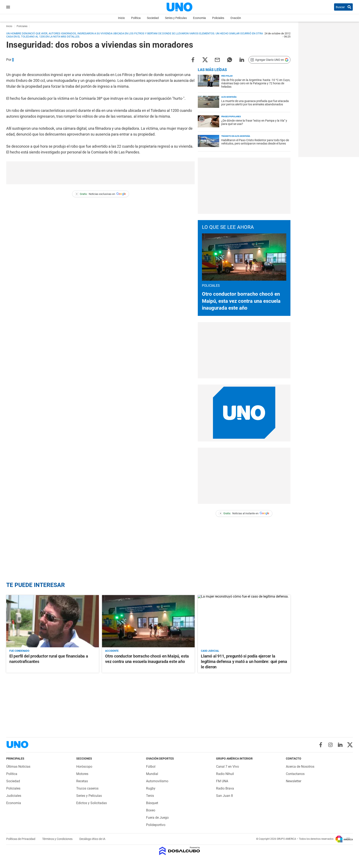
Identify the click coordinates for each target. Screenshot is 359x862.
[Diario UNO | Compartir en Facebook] (192, 59)
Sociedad (153, 18)
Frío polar (226, 76)
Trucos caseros (87, 788)
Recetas (82, 781)
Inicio (121, 18)
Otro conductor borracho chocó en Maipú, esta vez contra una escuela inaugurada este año (241, 301)
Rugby (150, 788)
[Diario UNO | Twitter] (350, 744)
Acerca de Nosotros (300, 767)
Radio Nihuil (225, 774)
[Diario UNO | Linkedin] (340, 744)
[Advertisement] (100, 172)
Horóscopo (84, 767)
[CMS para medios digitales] (179, 851)
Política (136, 18)
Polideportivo (155, 825)
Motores (82, 774)
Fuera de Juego (157, 818)
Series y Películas (176, 18)
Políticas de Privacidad (21, 839)
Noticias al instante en (239, 513)
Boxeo (150, 810)
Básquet (152, 803)
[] (13, 60)
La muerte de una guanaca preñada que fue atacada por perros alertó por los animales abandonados (255, 102)
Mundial (152, 774)
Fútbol (150, 767)
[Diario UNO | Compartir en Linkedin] (241, 59)
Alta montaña (229, 97)
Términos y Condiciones (57, 839)
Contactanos (295, 774)
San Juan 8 (224, 796)
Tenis (150, 796)
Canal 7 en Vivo (227, 767)
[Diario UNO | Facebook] (320, 744)
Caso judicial (210, 650)
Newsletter (293, 781)
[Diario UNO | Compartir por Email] (217, 59)
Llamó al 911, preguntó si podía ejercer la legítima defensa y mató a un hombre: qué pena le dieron (244, 661)
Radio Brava (225, 788)
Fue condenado (19, 650)
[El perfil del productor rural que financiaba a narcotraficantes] (52, 621)
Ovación (235, 18)
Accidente (112, 650)
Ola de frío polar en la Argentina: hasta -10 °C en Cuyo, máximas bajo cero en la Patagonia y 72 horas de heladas (255, 83)
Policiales (218, 18)
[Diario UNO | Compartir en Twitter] (205, 59)
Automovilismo (157, 781)
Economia (199, 18)
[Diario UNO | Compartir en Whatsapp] (229, 59)
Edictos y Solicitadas (91, 803)
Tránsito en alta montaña (235, 136)
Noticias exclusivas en (95, 194)
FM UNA (222, 781)
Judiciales (13, 796)
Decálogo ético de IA (92, 839)
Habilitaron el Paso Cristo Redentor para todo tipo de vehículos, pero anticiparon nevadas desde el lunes (255, 141)
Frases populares (231, 116)
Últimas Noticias (18, 767)
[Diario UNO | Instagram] (330, 744)
